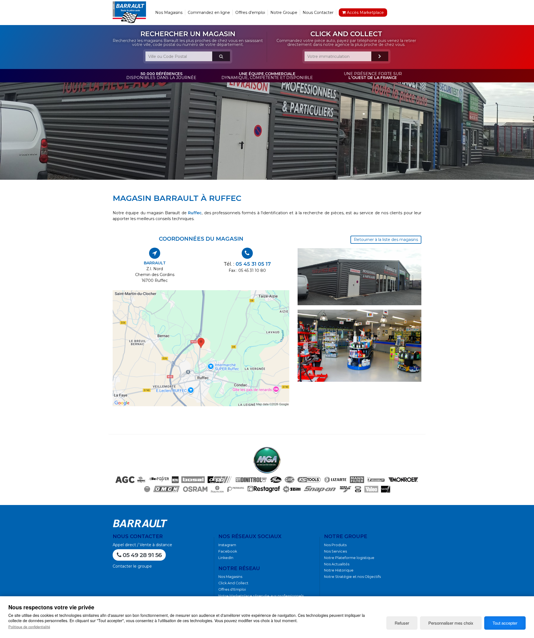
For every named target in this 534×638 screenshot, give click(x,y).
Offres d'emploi (250, 12)
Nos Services (335, 551)
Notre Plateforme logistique (349, 558)
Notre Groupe (283, 12)
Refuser (402, 623)
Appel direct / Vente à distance (142, 544)
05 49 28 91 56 (141, 554)
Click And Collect (233, 583)
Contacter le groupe (132, 566)
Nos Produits (335, 545)
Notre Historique (338, 570)
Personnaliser (450, 623)
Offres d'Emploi (232, 589)
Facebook (227, 551)
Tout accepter (505, 623)
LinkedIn (225, 558)
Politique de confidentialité (29, 626)
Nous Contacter (318, 12)
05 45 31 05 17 (253, 264)
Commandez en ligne (209, 12)
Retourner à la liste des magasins (386, 239)
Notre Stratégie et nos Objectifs (352, 577)
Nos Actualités (336, 564)
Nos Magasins (168, 12)
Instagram (227, 545)
